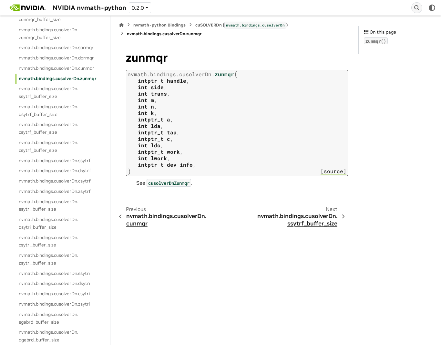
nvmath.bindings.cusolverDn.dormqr (56, 58)
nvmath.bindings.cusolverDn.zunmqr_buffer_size (48, 33)
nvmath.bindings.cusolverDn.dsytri (54, 283)
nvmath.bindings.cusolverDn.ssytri (54, 273)
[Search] (416, 7)
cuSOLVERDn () (241, 25)
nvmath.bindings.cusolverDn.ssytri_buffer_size (48, 205)
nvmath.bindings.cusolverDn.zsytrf (55, 191)
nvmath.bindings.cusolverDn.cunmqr (56, 68)
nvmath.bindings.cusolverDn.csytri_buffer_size (48, 241)
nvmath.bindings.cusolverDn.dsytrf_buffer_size (48, 110)
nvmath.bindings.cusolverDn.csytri (54, 294)
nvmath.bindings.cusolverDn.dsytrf (55, 170)
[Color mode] (432, 7)
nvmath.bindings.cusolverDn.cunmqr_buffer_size (48, 15)
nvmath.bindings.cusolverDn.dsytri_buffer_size (48, 223)
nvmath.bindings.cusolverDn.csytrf (55, 181)
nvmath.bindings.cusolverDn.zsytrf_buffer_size (48, 146)
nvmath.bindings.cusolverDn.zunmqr (58, 78)
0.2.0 (138, 8)
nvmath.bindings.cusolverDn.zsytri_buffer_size (48, 259)
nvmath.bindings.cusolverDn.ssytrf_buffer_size (48, 92)
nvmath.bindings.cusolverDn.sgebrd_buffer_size (48, 318)
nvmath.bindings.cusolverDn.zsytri (54, 304)
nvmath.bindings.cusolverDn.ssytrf (55, 160)
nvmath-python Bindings (159, 25)
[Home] (121, 25)
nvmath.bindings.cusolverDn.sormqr (56, 47)
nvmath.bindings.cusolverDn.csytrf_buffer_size (48, 128)
